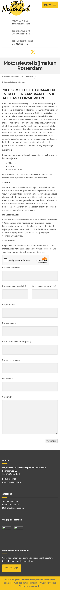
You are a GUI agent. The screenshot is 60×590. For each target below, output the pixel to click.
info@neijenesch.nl (15, 507)
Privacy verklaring (48, 582)
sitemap (8, 582)
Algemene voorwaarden (30, 586)
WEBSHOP (11, 568)
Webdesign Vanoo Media (25, 582)
